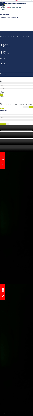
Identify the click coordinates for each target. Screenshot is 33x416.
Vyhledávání (2, 108)
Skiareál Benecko (5, 44)
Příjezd (1, 81)
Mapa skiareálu (5, 49)
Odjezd (1, 84)
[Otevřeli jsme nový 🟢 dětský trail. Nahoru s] (8, 28)
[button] (1, 102)
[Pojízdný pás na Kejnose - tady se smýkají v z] (8, 24)
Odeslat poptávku (3, 124)
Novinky (4, 59)
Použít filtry (30, 106)
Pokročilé (2, 96)
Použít (1, 95)
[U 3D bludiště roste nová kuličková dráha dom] (24, 21)
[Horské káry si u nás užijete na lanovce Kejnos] (24, 24)
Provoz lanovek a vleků (6, 46)
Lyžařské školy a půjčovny (7, 47)
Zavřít (7, 124)
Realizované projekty (5, 65)
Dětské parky (5, 48)
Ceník (4, 45)
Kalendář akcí (4, 64)
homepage (8, 7)
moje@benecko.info (3, 74)
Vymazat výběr (26, 106)
